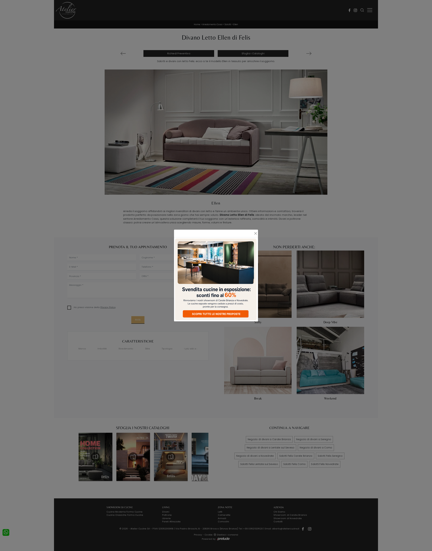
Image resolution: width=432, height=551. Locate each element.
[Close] (255, 233)
